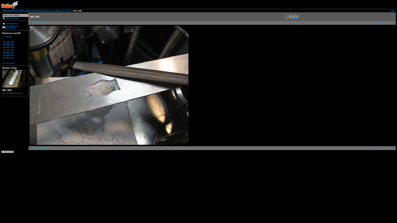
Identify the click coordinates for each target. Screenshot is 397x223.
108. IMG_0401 (8, 52)
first (35, 23)
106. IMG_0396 (8, 47)
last (389, 23)
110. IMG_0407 (8, 58)
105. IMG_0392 (8, 45)
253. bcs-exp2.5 (9, 63)
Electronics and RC (63, 11)
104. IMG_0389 (8, 42)
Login (392, 11)
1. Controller (7, 37)
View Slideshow (12, 23)
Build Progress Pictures (43, 11)
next (382, 23)
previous (44, 23)
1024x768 (295, 18)
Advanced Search (12, 18)
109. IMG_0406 (8, 55)
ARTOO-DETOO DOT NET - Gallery (16, 11)
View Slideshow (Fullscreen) (12, 27)
